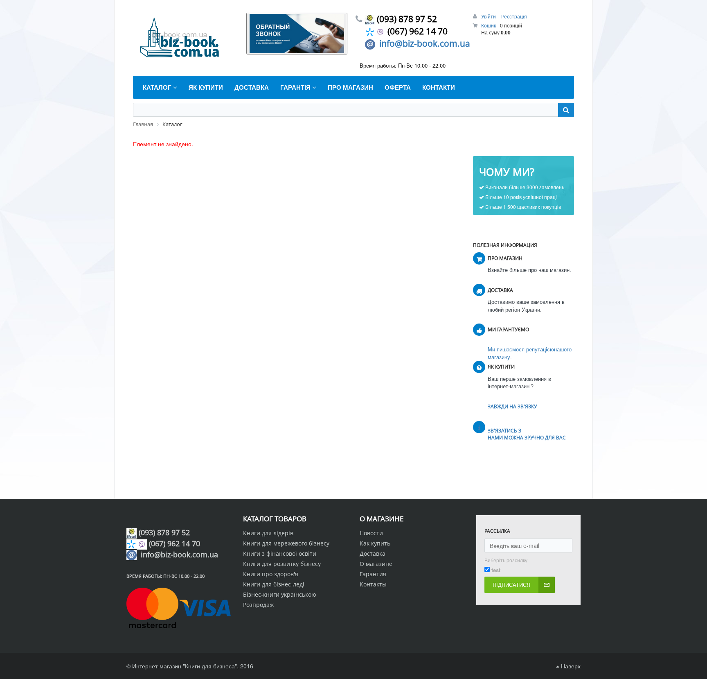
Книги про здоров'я (270, 574)
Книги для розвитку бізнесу (282, 564)
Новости (371, 533)
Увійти (489, 16)
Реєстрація (514, 16)
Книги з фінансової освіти (279, 553)
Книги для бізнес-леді (273, 584)
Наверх (570, 666)
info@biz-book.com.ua (424, 43)
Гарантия (373, 574)
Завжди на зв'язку (512, 406)
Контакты (373, 584)
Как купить (375, 543)
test (495, 570)
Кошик (488, 25)
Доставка (372, 553)
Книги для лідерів (268, 533)
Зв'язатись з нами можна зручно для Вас (527, 434)
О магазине (376, 564)
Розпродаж (258, 605)
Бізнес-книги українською (279, 594)
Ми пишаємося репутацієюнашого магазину (530, 353)
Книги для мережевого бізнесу (286, 543)
